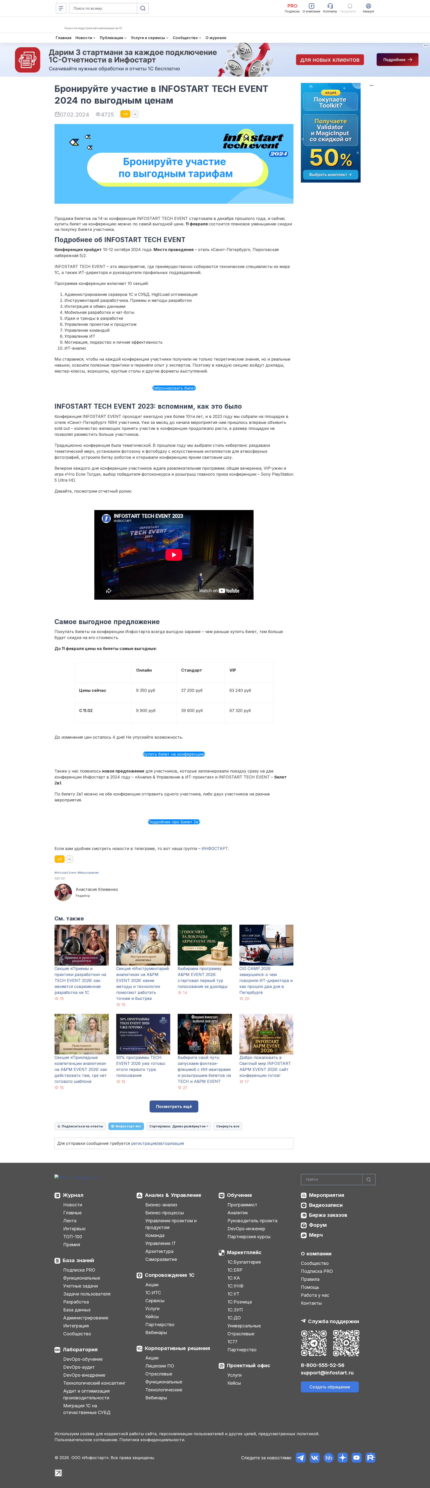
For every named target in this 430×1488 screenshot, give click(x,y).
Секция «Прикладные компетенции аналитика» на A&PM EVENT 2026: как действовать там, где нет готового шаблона (80, 1069)
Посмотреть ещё (174, 1106)
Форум (318, 1225)
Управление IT (160, 1243)
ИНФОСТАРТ (215, 848)
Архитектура (159, 1251)
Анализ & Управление (173, 1195)
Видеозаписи (326, 1205)
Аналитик (237, 1212)
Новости (72, 1204)
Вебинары (156, 1332)
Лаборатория (80, 1350)
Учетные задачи (80, 1286)
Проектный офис (248, 1365)
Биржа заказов (328, 1215)
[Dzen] (342, 1458)
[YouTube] (356, 1458)
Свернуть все (227, 1126)
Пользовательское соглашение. (86, 1439)
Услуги (152, 1308)
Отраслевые (158, 1373)
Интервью (74, 1228)
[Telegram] (301, 1458)
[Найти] (369, 1179)
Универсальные (244, 1325)
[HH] (328, 1458)
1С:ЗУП (235, 1309)
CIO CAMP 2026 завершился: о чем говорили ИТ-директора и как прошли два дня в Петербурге (266, 980)
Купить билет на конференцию (174, 754)
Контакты (311, 1303)
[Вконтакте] (315, 1458)
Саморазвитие (161, 1259)
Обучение (239, 1195)
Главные (72, 1212)
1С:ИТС (153, 1292)
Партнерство (159, 1324)
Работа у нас (315, 1295)
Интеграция (76, 1325)
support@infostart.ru (327, 1373)
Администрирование (85, 1317)
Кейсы (152, 1316)
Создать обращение (330, 1386)
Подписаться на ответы (82, 1126)
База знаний (78, 1260)
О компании (316, 1254)
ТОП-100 (72, 1236)
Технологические (163, 1389)
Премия (71, 1244)
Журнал (73, 1195)
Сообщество (77, 1333)
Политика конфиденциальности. (152, 1439)
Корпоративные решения (177, 1348)
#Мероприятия (88, 872)
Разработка (76, 1301)
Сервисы (154, 1300)
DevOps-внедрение (84, 1375)
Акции (152, 1284)
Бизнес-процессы (164, 1212)
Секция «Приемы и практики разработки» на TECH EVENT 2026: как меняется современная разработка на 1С (80, 980)
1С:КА (233, 1278)
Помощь (310, 1287)
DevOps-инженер (246, 1228)
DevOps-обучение (83, 1359)
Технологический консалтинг (94, 1383)
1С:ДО (234, 1317)
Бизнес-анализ (161, 1204)
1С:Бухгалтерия (244, 1262)
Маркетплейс (244, 1252)
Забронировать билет (174, 388)
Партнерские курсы (248, 1236)
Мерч (316, 1235)
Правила (310, 1279)
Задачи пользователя (86, 1293)
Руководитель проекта (252, 1220)
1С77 (232, 1341)
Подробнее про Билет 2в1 (174, 821)
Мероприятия (326, 1195)
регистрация (144, 1143)
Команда (154, 1235)
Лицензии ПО (159, 1365)
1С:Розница (239, 1301)
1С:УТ (233, 1293)
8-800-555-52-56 (322, 1365)
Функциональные (81, 1278)
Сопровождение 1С (170, 1275)
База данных (77, 1309)
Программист (242, 1204)
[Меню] (61, 8)
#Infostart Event (65, 872)
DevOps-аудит (79, 1367)
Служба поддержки (333, 1321)
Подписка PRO (79, 1270)
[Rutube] (370, 1458)
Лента (69, 1220)
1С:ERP (234, 1270)
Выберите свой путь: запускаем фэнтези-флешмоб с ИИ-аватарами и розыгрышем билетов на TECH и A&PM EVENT (204, 1069)
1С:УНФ (235, 1286)
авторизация (171, 1143)
